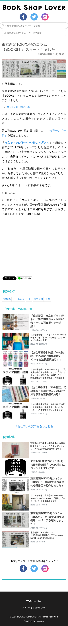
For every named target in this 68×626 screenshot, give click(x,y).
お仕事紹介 (18, 299)
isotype (40, 621)
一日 (29, 299)
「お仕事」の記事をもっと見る (34, 426)
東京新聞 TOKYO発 (18, 107)
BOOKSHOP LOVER (27, 616)
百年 (47, 299)
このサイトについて (34, 608)
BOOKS (7, 299)
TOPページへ (34, 601)
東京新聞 (38, 299)
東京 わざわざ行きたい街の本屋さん (27, 142)
